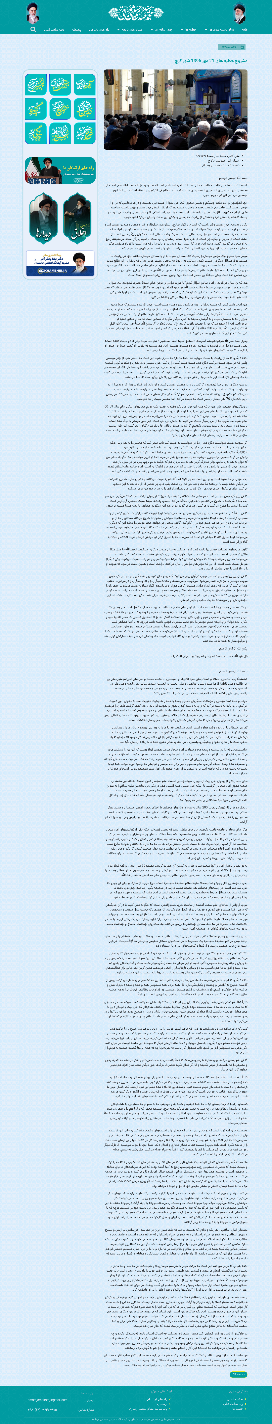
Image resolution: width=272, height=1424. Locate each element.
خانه (245, 29)
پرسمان (76, 29)
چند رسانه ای (163, 29)
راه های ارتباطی (99, 29)
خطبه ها (190, 29)
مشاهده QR (239, 1374)
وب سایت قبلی (54, 29)
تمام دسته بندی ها (221, 29)
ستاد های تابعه (132, 29)
